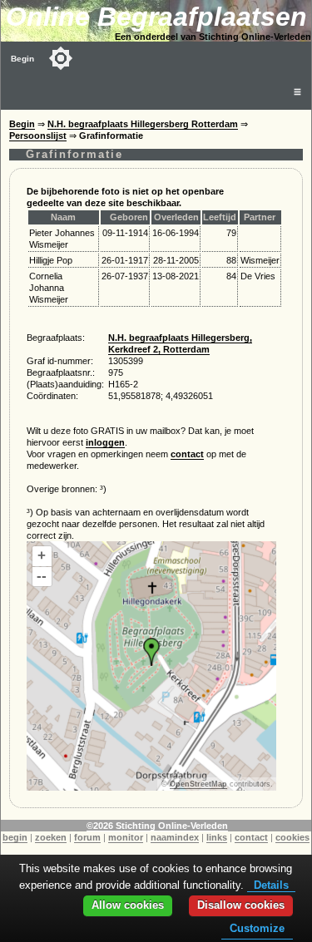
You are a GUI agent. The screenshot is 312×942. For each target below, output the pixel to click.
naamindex (175, 837)
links (216, 837)
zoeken (51, 837)
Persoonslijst (38, 136)
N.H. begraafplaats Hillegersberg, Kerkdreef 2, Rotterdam (180, 343)
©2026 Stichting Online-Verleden (157, 826)
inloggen (105, 442)
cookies (292, 837)
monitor (125, 837)
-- (42, 576)
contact (187, 454)
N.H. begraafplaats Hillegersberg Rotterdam (142, 124)
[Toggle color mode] (60, 58)
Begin (22, 58)
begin (14, 837)
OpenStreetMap (198, 784)
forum (87, 837)
